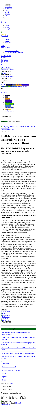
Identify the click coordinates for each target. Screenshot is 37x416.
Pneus (14, 85)
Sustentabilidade (6, 86)
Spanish (7, 27)
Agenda (7, 12)
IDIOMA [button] (5, 22)
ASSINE (7, 5)
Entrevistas (8, 10)
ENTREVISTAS (6, 56)
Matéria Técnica (22, 86)
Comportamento (9, 107)
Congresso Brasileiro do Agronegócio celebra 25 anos (17, 353)
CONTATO (4, 61)
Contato (7, 15)
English (7, 25)
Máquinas (19, 85)
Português (8, 29)
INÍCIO (3, 85)
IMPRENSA (5, 59)
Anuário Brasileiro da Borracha (14, 52)
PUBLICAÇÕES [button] (6, 47)
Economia (14, 86)
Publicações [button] (8, 8)
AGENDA (4, 57)
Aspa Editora (8, 7)
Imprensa (7, 14)
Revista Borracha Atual (11, 51)
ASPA (3, 46)
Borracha (9, 85)
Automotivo (25, 85)
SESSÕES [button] (4, 92)
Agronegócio (8, 102)
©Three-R (18, 403)
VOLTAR (4, 310)
